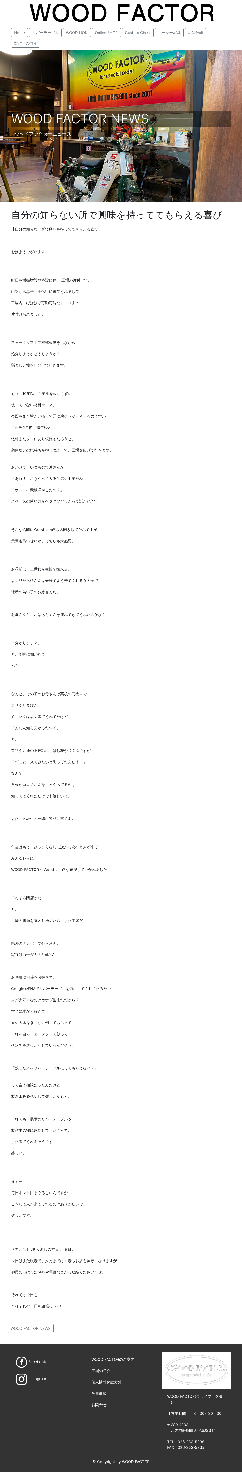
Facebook (37, 1361)
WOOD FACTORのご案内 (112, 1359)
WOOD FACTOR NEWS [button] (31, 1328)
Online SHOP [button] (106, 32)
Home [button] (19, 32)
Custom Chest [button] (138, 32)
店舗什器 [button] (195, 32)
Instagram (37, 1378)
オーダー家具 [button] (169, 32)
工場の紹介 (100, 1370)
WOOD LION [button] (77, 32)
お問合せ (99, 1404)
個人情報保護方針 (106, 1382)
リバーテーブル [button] (45, 32)
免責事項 (99, 1393)
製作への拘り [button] (25, 43)
